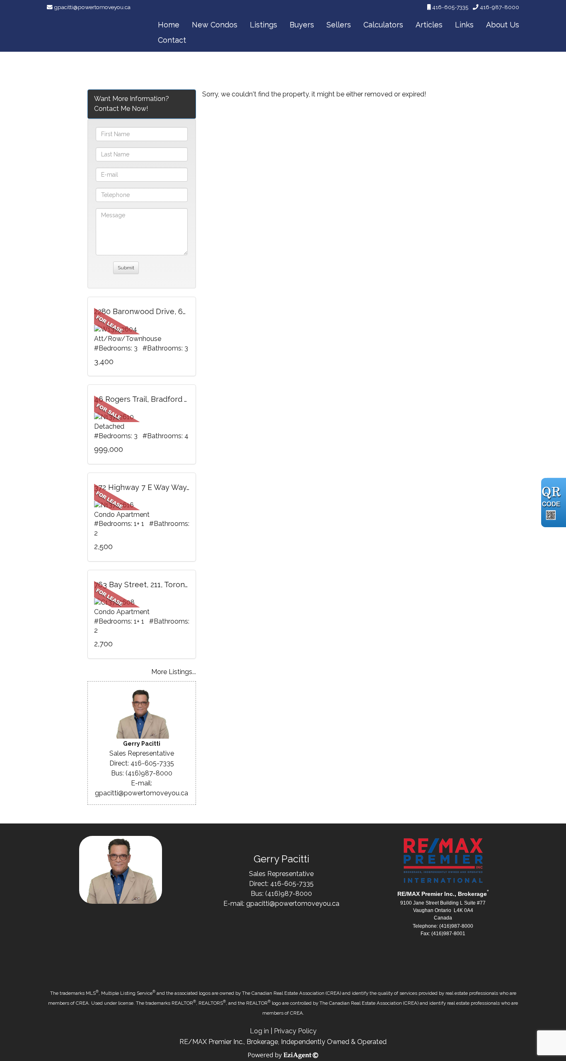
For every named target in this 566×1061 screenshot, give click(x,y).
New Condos (214, 24)
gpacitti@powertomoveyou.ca (92, 7)
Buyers (302, 24)
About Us (502, 24)
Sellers (339, 24)
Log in (259, 1031)
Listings (263, 24)
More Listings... (173, 672)
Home (168, 24)
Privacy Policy (295, 1031)
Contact (172, 40)
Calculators (383, 24)
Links (464, 24)
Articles (429, 24)
